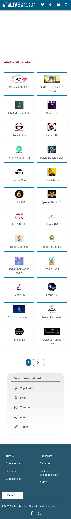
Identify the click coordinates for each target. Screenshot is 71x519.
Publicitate (46, 456)
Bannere (45, 463)
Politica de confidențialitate (49, 473)
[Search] (66, 5)
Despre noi (12, 471)
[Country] (58, 5)
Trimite (10, 456)
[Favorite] (42, 5)
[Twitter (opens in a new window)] (39, 513)
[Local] (50, 5)
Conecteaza (13, 463)
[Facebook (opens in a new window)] (32, 513)
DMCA (44, 482)
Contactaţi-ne (13, 478)
